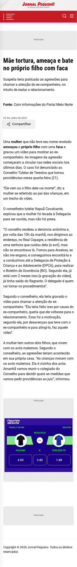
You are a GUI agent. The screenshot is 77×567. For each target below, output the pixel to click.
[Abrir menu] (72, 16)
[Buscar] (64, 16)
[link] (38, 5)
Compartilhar (21, 124)
